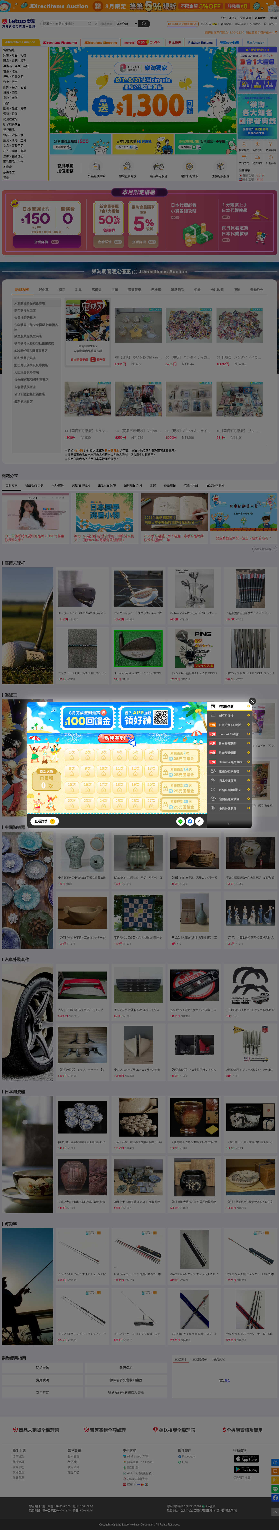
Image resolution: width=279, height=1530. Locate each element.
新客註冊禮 (225, 716)
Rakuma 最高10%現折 (229, 762)
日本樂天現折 (223, 743)
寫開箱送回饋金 (228, 799)
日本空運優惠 (227, 780)
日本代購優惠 (223, 752)
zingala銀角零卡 (229, 790)
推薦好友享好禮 (228, 771)
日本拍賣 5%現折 (225, 725)
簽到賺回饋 (225, 706)
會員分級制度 (227, 808)
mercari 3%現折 (225, 734)
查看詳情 (41, 821)
